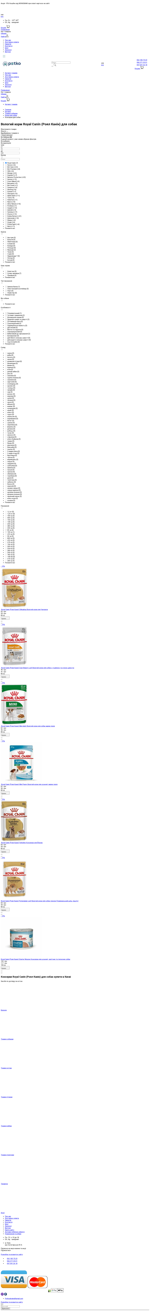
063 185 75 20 (142, 60)
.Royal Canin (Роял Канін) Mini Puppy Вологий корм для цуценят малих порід (29, 784)
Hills (9, 171)
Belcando (10, 183)
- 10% (3, 566)
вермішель (11, 459)
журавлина (11, 419)
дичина (10, 429)
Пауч (9, 291)
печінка (10, 400)
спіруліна (10, 437)
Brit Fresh (11, 185)
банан (9, 443)
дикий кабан (12, 372)
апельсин (11, 417)
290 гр (10, 553)
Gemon (10, 179)
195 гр (10, 532)
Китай (9, 260)
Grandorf (10, 175)
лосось (10, 357)
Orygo (9, 222)
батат (9, 421)
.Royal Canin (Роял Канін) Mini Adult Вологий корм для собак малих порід (28, 726)
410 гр (10, 540)
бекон (9, 484)
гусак (9, 433)
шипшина (11, 466)
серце (9, 462)
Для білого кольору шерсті (17, 338)
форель (10, 427)
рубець (10, 431)
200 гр (10, 524)
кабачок (10, 482)
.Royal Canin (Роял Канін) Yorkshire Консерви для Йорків (22, 843)
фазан (9, 365)
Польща (10, 248)
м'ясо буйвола (13, 439)
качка (9, 359)
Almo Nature (12, 204)
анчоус (10, 394)
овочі (9, 402)
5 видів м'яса (12, 451)
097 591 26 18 (142, 65)
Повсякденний (13, 323)
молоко (10, 435)
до (2, 151)
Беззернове (12, 336)
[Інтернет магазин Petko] (12, 66)
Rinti (9, 226)
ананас (10, 406)
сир (9, 392)
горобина (11, 476)
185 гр (10, 555)
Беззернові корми (14, 317)
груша (9, 470)
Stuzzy (10, 214)
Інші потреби (12, 342)
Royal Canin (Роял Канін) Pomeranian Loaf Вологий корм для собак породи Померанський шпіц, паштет (40, 901)
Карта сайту (9, 1230)
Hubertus (10, 200)
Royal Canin (11, 163)
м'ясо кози (11, 498)
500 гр (10, 518)
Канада (10, 246)
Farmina (10, 212)
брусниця (11, 455)
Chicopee (10, 194)
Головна (8, 110)
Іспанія (10, 244)
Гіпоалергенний (13, 313)
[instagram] (2, 1295)
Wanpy (10, 220)
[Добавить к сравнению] (1, 681)
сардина (10, 464)
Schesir (10, 192)
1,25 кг (10, 514)
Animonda (11, 218)
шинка (10, 423)
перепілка (11, 425)
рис (9, 374)
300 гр (10, 528)
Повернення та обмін (13, 1234)
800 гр (10, 538)
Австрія (10, 238)
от (2, 147)
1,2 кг (9, 512)
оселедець (11, 384)
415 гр (10, 534)
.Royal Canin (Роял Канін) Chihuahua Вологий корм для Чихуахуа (24, 610)
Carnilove (10, 187)
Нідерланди (12, 256)
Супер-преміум (13, 273)
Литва (10, 258)
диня (9, 478)
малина (10, 468)
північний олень (13, 496)
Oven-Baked (12, 181)
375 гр (10, 559)
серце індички (13, 490)
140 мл (10, 557)
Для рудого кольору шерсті (18, 340)
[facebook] (5, 1295)
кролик (10, 386)
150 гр (10, 520)
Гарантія (8, 44)
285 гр (10, 561)
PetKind (10, 206)
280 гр (10, 550)
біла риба (11, 447)
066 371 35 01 (142, 62)
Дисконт (8, 50)
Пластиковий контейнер (17, 289)
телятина (11, 480)
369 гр (10, 546)
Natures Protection (14, 177)
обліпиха (10, 474)
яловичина (11, 363)
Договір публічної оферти (14, 1232)
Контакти (8, 46)
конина (10, 500)
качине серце (12, 488)
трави (9, 441)
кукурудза (11, 408)
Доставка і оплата (12, 42)
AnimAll (10, 210)
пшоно (10, 449)
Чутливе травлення (15, 315)
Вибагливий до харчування (17, 334)
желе (9, 410)
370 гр (10, 542)
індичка (10, 367)
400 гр (10, 526)
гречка (10, 472)
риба (9, 355)
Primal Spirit (11, 224)
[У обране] (1, 621)
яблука (10, 404)
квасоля (10, 486)
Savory (10, 165)
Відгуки (8, 52)
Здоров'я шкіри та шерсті (17, 319)
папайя (10, 390)
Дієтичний (11, 328)
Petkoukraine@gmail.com (14, 1299)
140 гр (10, 522)
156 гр (10, 544)
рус (2, 16)
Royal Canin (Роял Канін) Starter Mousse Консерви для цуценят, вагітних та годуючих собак (35, 959)
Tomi (9, 198)
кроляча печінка (13, 492)
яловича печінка (13, 494)
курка (9, 353)
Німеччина (11, 242)
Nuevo (9, 202)
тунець (10, 388)
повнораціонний (13, 332)
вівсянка (10, 445)
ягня (9, 369)
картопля (11, 382)
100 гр (10, 516)
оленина (10, 376)
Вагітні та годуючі (14, 330)
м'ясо (9, 412)
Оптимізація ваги (14, 321)
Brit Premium (12, 169)
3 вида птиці (12, 453)
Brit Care (10, 167)
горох (9, 414)
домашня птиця (13, 361)
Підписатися (6, 1250)
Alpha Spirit (11, 196)
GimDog (10, 190)
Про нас (8, 40)
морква (10, 396)
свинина (10, 380)
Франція (10, 250)
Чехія (9, 252)
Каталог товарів (11, 73)
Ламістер (11, 293)
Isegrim (10, 208)
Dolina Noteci (12, 216)
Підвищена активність (16, 326)
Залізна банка (12, 287)
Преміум (10, 275)
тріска (10, 457)
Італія (9, 254)
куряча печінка (13, 378)
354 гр (10, 548)
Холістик (10, 271)
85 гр (9, 530)
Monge (10, 173)
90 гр (9, 536)
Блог (6, 48)
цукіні (9, 398)
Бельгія (10, 240)
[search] (52, 66)
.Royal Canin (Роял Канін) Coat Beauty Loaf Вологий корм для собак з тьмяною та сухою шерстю (37, 668)
